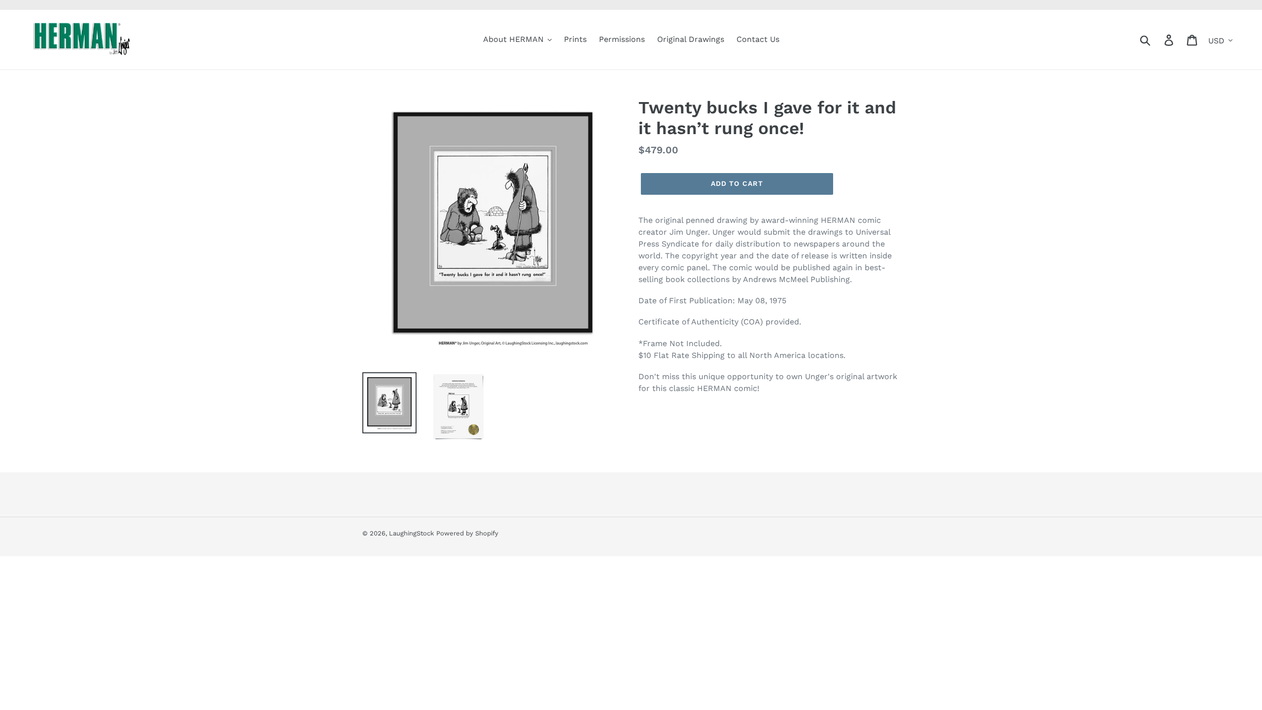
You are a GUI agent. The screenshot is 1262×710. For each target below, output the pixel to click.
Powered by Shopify (467, 533)
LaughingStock (411, 533)
